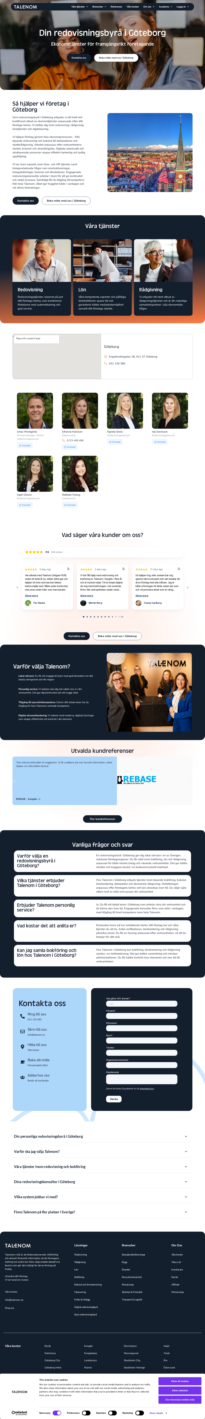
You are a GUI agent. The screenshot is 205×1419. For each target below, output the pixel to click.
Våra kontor (133, 6)
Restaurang (128, 1296)
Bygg (124, 1274)
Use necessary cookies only (179, 1399)
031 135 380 (35, 1019)
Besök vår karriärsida (38, 1080)
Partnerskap (177, 1303)
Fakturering (80, 1303)
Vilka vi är (176, 1274)
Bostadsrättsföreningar (133, 1266)
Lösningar (81, 1257)
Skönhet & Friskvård (132, 1303)
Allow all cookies (180, 1381)
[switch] (86, 1413)
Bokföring (79, 1288)
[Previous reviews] (17, 587)
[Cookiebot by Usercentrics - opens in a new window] (19, 1413)
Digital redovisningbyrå (86, 1318)
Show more (31, 595)
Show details (156, 1413)
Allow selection (180, 1390)
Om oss (147, 6)
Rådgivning (80, 1274)
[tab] (83, 617)
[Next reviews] (187, 587)
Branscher (97, 6)
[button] (14, 781)
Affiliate (175, 1296)
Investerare (177, 1281)
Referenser (116, 6)
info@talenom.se (36, 1034)
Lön (76, 1281)
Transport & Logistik (132, 1311)
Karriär (174, 1288)
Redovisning (80, 1266)
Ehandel (126, 1281)
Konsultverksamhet (132, 1288)
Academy (164, 6)
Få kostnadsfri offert (38, 1065)
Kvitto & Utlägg (82, 1311)
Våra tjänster (78, 6)
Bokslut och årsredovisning (88, 1296)
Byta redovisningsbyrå (85, 1326)
